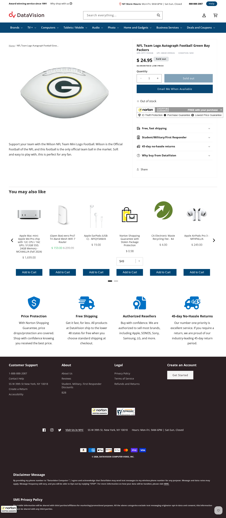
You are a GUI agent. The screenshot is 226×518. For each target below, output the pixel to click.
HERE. (166, 484)
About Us (67, 373)
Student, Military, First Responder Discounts (82, 385)
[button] (10, 509)
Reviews (66, 378)
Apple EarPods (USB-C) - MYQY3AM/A (96, 237)
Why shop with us (59, 3)
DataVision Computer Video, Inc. (116, 456)
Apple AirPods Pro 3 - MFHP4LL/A (196, 237)
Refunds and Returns (127, 384)
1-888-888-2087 (18, 373)
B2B (64, 392)
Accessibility (16, 394)
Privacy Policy (122, 373)
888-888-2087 (196, 3)
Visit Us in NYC (75, 430)
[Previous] (12, 240)
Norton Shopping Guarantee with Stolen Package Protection (130, 240)
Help (212, 3)
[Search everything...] (158, 15)
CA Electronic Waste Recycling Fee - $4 (163, 237)
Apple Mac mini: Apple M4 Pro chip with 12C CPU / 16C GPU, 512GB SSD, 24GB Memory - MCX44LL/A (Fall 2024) (29, 243)
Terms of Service (124, 378)
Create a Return (18, 389)
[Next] (213, 240)
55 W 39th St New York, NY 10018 (28, 384)
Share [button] (144, 169)
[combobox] (122, 15)
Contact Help (16, 378)
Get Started (180, 375)
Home (12, 45)
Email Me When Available (174, 88)
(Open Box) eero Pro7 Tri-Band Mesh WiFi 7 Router (62, 239)
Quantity (142, 71)
